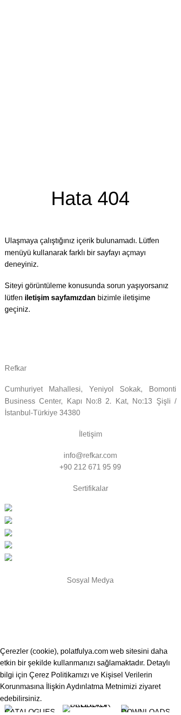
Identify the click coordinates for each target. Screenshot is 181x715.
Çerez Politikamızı (59, 675)
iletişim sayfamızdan (59, 298)
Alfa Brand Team (64, 634)
